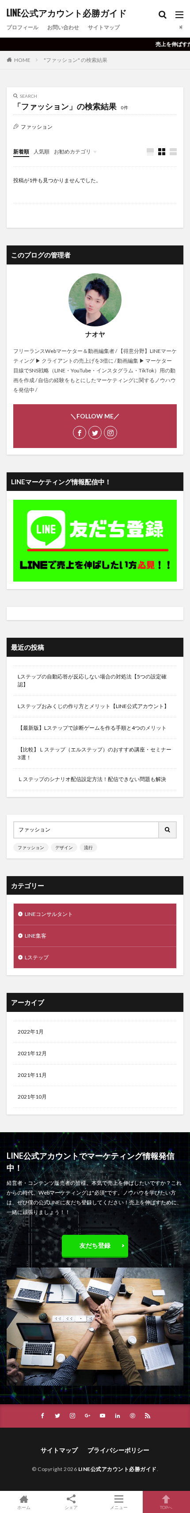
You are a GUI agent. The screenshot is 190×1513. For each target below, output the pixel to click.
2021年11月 (32, 1075)
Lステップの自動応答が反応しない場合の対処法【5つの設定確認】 (92, 680)
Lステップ (37, 957)
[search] (168, 830)
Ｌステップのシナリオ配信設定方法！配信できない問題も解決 (92, 779)
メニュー (119, 1507)
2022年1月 (31, 1031)
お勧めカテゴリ (72, 151)
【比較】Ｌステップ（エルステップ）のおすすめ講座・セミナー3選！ (94, 753)
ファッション (31, 847)
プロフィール (22, 27)
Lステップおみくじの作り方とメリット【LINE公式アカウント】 (93, 706)
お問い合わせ (63, 27)
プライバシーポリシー (118, 1450)
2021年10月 (32, 1096)
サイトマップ (104, 27)
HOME (22, 60)
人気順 (41, 151)
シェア (71, 1507)
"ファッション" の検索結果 (75, 60)
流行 (88, 847)
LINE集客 (35, 935)
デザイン (64, 847)
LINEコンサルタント (49, 914)
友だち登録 (95, 1245)
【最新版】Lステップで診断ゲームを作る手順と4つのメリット (92, 727)
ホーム (23, 1507)
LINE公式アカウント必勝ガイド (67, 13)
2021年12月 (32, 1053)
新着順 (21, 151)
